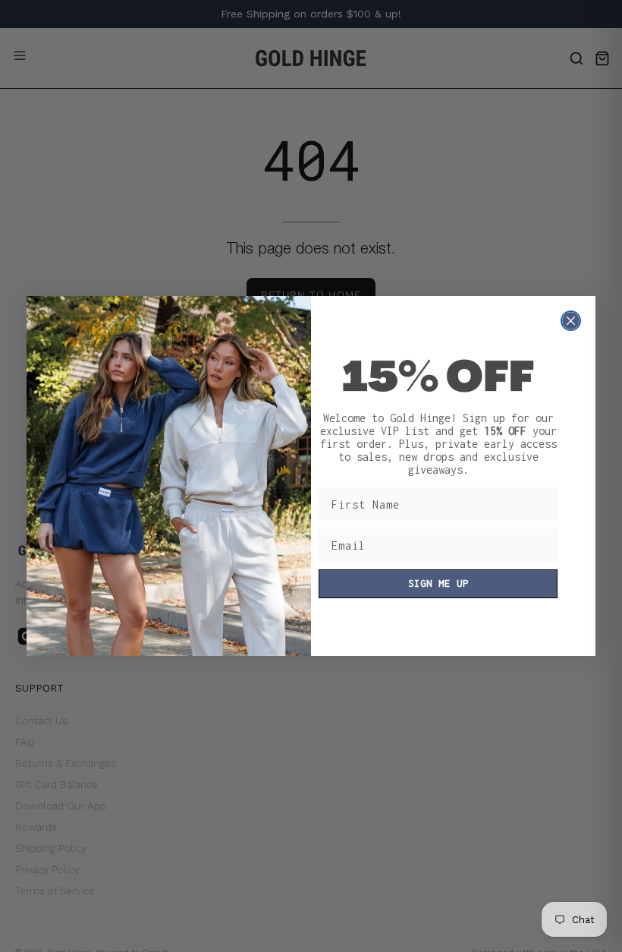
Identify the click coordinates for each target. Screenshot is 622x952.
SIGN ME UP (438, 583)
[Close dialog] (570, 320)
